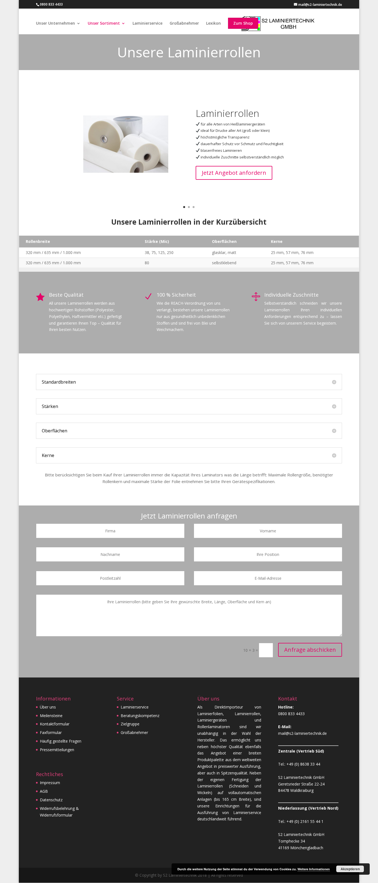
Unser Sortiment (104, 23)
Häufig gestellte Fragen (60, 741)
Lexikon (213, 23)
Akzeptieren (350, 868)
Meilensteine (51, 715)
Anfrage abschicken (310, 649)
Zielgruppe (130, 724)
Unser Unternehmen (55, 23)
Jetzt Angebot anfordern (234, 172)
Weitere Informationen (313, 869)
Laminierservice (147, 23)
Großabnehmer (184, 23)
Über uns (48, 707)
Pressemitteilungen (57, 749)
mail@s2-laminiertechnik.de (302, 733)
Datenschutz (51, 799)
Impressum (50, 782)
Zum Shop (243, 23)
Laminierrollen (227, 113)
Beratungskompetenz (140, 715)
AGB (44, 791)
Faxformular (51, 732)
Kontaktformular (54, 724)
